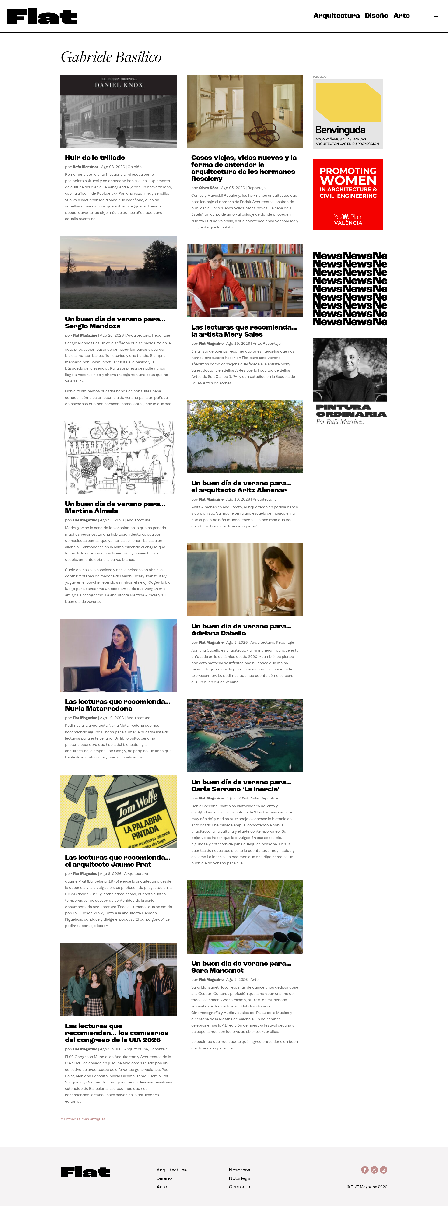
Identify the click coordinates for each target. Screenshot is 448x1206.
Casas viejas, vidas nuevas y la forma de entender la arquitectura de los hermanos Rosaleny (244, 168)
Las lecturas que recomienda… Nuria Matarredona (118, 705)
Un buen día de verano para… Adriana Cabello (241, 630)
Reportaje (161, 335)
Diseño (376, 17)
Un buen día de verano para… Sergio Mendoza (115, 323)
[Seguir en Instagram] (383, 1170)
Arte (401, 17)
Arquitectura (336, 17)
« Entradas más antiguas (83, 1119)
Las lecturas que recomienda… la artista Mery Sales (244, 331)
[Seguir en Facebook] (365, 1170)
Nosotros (239, 1170)
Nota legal (240, 1178)
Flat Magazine (85, 335)
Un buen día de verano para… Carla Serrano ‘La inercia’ (241, 786)
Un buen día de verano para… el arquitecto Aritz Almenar (241, 487)
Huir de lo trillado (95, 158)
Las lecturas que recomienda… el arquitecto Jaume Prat (118, 861)
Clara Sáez (208, 188)
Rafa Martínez (85, 167)
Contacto (239, 1187)
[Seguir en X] (374, 1170)
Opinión (135, 167)
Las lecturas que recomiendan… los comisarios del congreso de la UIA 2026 (116, 1033)
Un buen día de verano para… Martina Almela (115, 508)
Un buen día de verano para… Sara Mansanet (241, 967)
